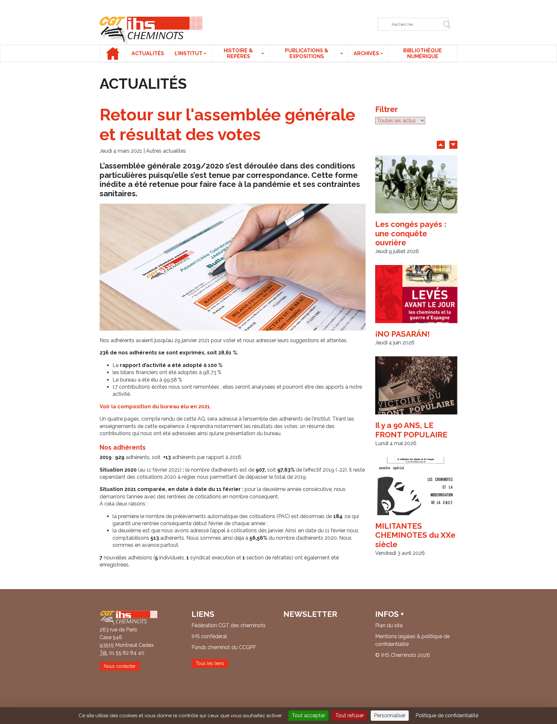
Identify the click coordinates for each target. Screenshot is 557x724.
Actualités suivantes (453, 145)
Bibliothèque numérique (422, 53)
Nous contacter (120, 666)
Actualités (148, 53)
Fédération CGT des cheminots (228, 625)
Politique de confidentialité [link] (446, 715)
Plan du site (389, 625)
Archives (366, 53)
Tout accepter (308, 715)
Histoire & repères (238, 53)
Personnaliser (390, 715)
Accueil (113, 53)
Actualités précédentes (441, 145)
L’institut (188, 53)
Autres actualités (166, 151)
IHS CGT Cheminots (151, 30)
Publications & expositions (306, 53)
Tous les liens (210, 663)
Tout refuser (349, 715)
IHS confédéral (209, 636)
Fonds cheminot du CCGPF (223, 647)
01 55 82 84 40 (126, 653)
